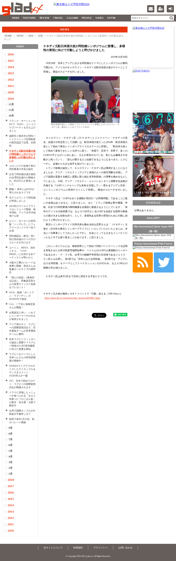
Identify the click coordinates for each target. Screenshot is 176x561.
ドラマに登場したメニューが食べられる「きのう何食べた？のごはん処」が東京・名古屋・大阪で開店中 (22, 399)
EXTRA (111, 18)
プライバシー (100, 547)
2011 (11, 524)
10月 (40, 36)
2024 (11, 67)
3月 (11, 462)
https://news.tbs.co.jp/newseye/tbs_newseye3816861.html (72, 298)
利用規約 (78, 547)
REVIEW (44, 18)
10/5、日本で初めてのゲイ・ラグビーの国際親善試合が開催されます (22, 384)
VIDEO (99, 18)
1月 (11, 473)
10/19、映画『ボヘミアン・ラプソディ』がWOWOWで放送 (21, 295)
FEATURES (29, 18)
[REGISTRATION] (160, 8)
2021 (11, 86)
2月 (11, 467)
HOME (8, 36)
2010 (11, 530)
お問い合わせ (125, 547)
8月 (11, 433)
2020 (11, 92)
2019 (30, 36)
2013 (11, 511)
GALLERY (9, 25)
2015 (11, 499)
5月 (11, 450)
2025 (11, 60)
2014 (11, 505)
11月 (11, 110)
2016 (11, 492)
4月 (11, 456)
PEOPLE (87, 18)
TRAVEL (58, 18)
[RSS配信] (143, 262)
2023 (11, 73)
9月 (11, 427)
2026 (11, 54)
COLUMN (72, 18)
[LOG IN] (170, 8)
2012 (11, 518)
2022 (11, 79)
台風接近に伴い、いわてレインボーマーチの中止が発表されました (22, 315)
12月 (11, 104)
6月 (11, 445)
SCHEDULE (153, 203)
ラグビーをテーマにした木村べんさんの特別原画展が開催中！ (22, 357)
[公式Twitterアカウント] (164, 262)
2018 (11, 479)
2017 (11, 486)
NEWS (15, 18)
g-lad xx (23, 9)
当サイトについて (53, 547)
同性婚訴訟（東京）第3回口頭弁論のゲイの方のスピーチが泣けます (22, 239)
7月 (11, 439)
